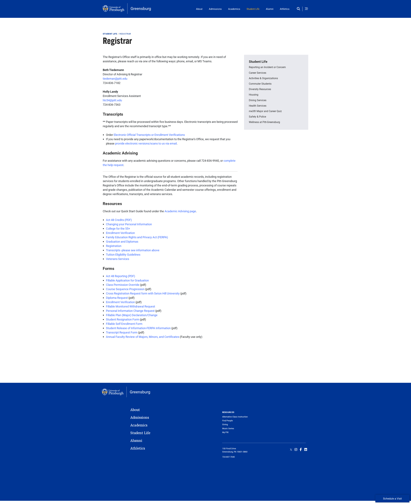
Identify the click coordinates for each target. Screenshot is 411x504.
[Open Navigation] (306, 9)
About (199, 8)
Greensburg (141, 8)
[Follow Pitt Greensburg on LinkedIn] (305, 449)
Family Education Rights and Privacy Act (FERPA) (137, 237)
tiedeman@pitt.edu (115, 78)
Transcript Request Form (121, 332)
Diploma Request (117, 298)
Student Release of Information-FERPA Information (138, 328)
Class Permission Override (122, 285)
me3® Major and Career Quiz (265, 111)
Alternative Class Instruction (235, 416)
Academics (234, 8)
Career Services (257, 72)
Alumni (269, 8)
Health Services (257, 105)
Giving (225, 424)
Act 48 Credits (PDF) (119, 220)
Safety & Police (257, 116)
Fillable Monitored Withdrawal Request (130, 306)
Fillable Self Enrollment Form (124, 324)
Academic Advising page (180, 211)
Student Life (253, 8)
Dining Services (257, 100)
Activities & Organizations (263, 78)
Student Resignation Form (122, 319)
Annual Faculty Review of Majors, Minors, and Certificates (142, 337)
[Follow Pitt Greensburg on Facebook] (301, 449)
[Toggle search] (299, 9)
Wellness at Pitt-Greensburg (264, 122)
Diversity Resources (260, 89)
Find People (227, 420)
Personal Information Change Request (130, 311)
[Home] (115, 8)
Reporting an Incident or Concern (267, 67)
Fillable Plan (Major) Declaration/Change (131, 315)
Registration (113, 246)
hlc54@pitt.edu (112, 100)
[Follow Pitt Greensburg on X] (291, 449)
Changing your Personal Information (129, 224)
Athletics (284, 8)
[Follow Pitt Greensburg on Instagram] (295, 449)
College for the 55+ (118, 228)
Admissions (215, 8)
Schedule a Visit (392, 498)
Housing (253, 94)
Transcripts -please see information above (132, 250)
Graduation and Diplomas (122, 241)
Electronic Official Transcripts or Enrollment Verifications (149, 135)
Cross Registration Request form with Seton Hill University (143, 293)
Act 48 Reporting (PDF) (120, 276)
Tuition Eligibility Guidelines (123, 254)
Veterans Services (117, 259)
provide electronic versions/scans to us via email (146, 143)
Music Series (228, 428)
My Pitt (225, 432)
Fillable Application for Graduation (127, 280)
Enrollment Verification (120, 233)
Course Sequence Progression (125, 289)
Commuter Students (260, 83)
